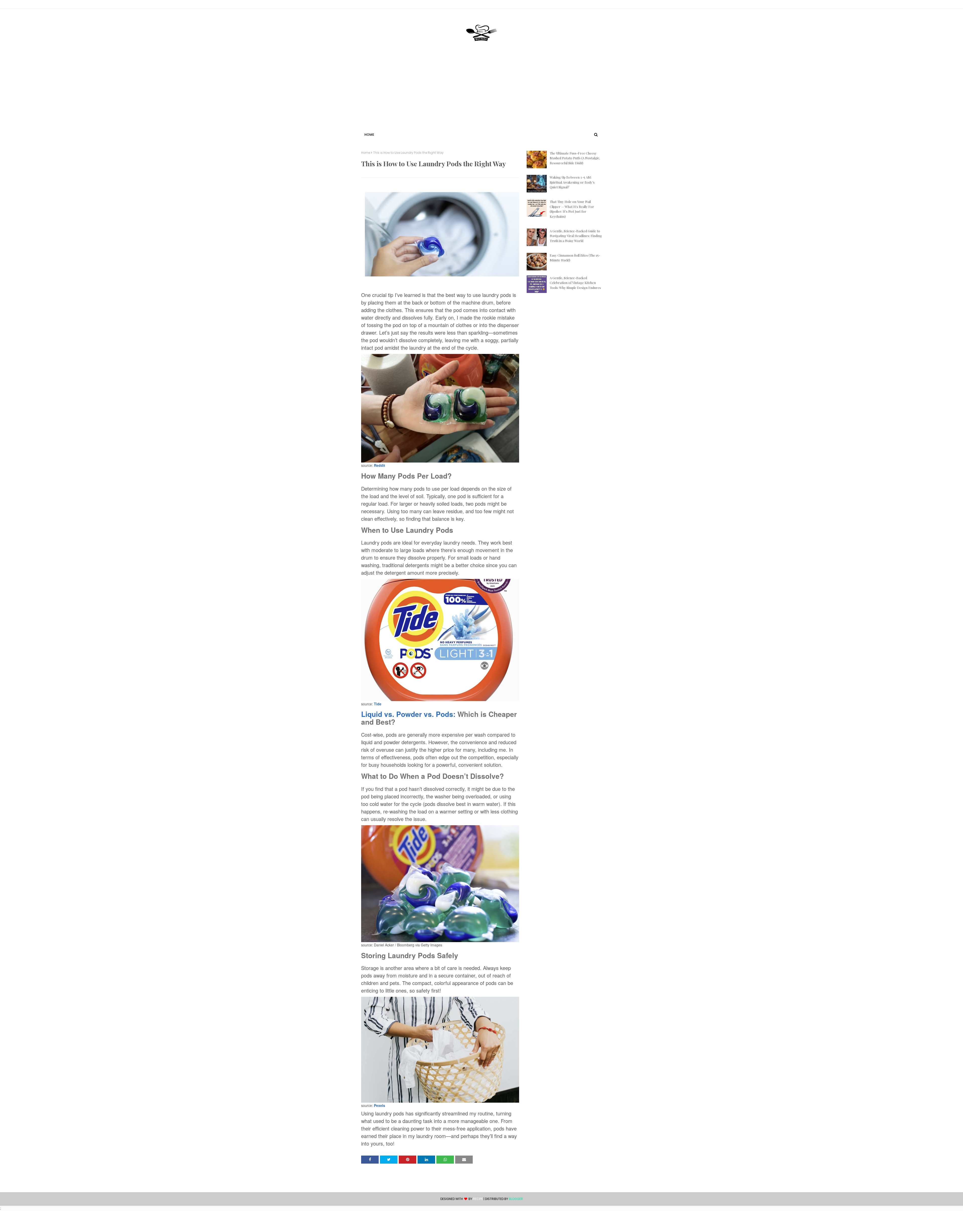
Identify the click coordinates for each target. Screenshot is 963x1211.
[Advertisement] (481, 93)
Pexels (379, 1105)
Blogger (516, 1199)
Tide (377, 703)
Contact (369, 5)
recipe (478, 1199)
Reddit (379, 465)
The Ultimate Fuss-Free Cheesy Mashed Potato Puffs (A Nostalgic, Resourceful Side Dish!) (575, 158)
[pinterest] (599, 5)
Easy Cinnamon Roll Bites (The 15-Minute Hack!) (575, 257)
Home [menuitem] (369, 134)
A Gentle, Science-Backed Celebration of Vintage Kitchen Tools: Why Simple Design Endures (575, 283)
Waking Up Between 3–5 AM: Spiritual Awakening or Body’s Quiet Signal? (572, 182)
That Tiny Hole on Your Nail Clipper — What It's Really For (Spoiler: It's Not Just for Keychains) (572, 208)
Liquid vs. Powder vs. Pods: (408, 714)
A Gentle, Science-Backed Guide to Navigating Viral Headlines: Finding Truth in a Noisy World (576, 236)
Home (365, 153)
